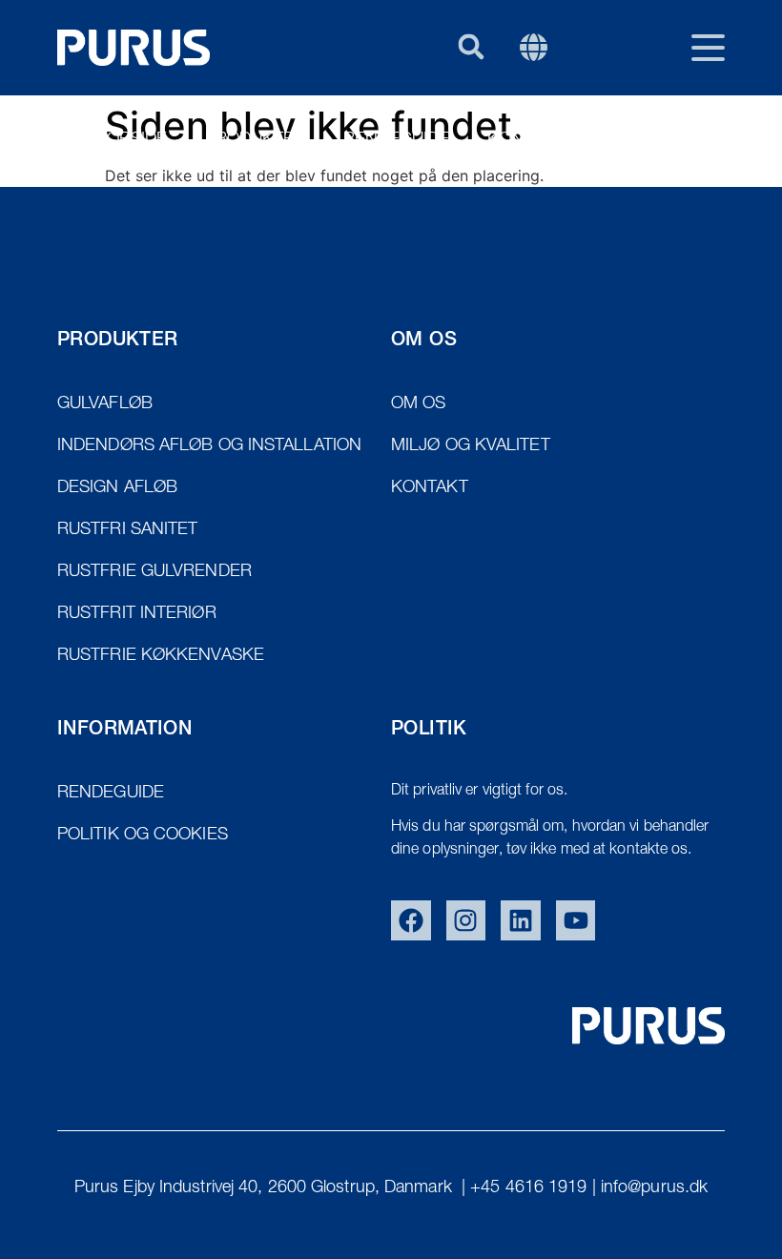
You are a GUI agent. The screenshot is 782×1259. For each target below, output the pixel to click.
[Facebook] (411, 920)
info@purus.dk (654, 1188)
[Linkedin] (521, 920)
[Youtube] (576, 920)
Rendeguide (396, 140)
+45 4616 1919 (528, 1188)
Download (677, 140)
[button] (470, 46)
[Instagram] (466, 920)
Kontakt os (539, 140)
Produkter (255, 140)
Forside (132, 140)
